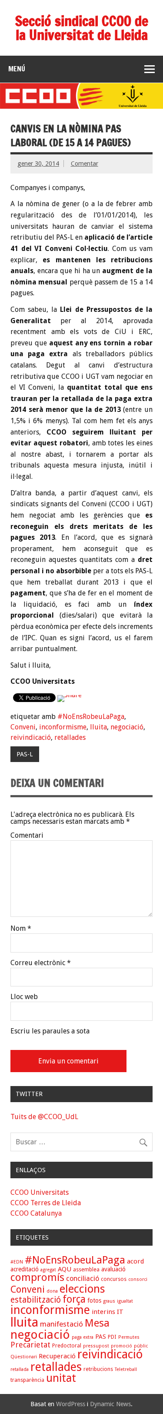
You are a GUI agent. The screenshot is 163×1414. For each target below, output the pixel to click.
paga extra (82, 1337)
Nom (20, 928)
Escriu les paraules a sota (50, 1031)
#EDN (16, 1262)
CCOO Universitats (39, 1192)
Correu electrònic (40, 962)
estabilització (35, 1300)
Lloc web (24, 996)
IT (120, 1312)
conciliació (82, 1278)
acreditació (24, 1269)
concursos (113, 1279)
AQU (64, 1269)
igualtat (125, 1301)
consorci (137, 1279)
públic (141, 1346)
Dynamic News (110, 1404)
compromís (37, 1277)
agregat (48, 1270)
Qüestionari (23, 1357)
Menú (16, 69)
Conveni (23, 727)
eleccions (82, 1288)
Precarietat (30, 1344)
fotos (94, 1300)
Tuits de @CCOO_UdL (44, 1117)
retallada (19, 1369)
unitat (61, 1377)
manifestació (61, 1324)
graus (109, 1301)
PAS (100, 1336)
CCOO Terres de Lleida (45, 1203)
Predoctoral (66, 1345)
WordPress (70, 1404)
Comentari (26, 835)
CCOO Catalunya (36, 1213)
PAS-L (25, 754)
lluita (98, 727)
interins (103, 1312)
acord (135, 1261)
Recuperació (57, 1356)
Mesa (97, 1323)
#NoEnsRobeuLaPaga (90, 716)
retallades (70, 737)
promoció (121, 1346)
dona (52, 1291)
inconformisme (62, 727)
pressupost (96, 1346)
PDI (112, 1337)
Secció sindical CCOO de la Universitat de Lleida (81, 28)
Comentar (84, 163)
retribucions (98, 1369)
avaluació (113, 1269)
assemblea (86, 1269)
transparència (27, 1380)
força (74, 1299)
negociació (126, 727)
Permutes (129, 1337)
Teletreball (126, 1369)
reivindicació (30, 737)
